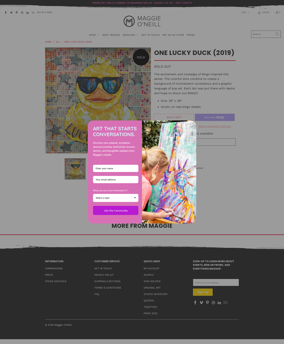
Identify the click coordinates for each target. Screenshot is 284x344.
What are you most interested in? (110, 190)
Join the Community (116, 210)
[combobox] (115, 198)
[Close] (192, 124)
